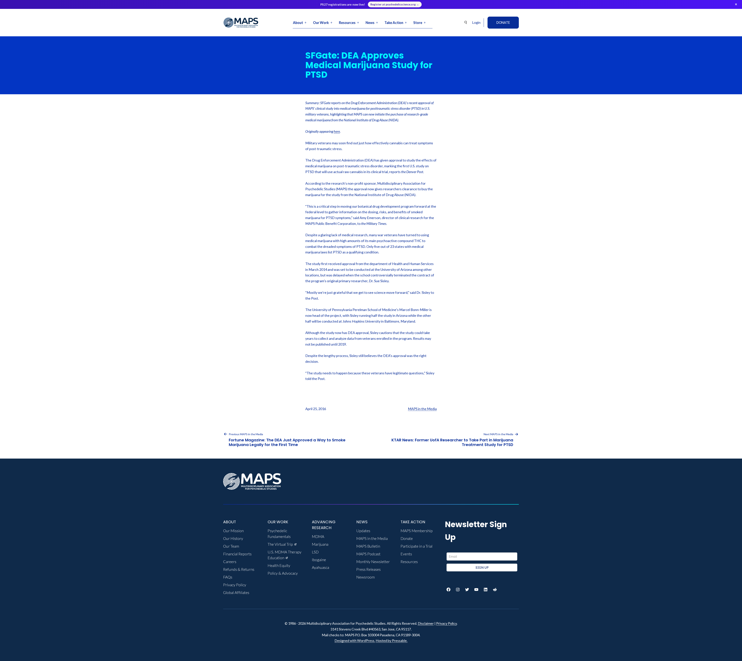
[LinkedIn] (485, 589)
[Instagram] (457, 589)
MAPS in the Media (422, 409)
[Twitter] (467, 589)
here (337, 131)
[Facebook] (448, 589)
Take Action (394, 22)
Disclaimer (426, 623)
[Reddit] (494, 589)
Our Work (321, 22)
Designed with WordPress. (354, 640)
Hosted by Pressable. (392, 640)
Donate (503, 22)
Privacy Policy (446, 623)
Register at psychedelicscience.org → (394, 4)
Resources (347, 22)
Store (417, 22)
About (298, 22)
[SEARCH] (466, 22)
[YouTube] (476, 589)
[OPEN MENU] (305, 22)
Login (476, 22)
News (370, 22)
